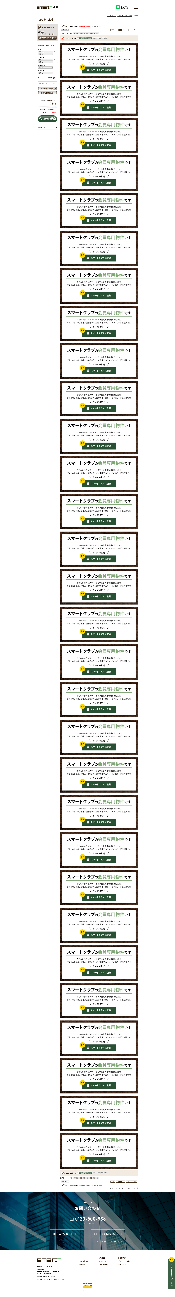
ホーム (81, 1258)
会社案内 (102, 1258)
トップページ (111, 16)
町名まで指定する (47, 34)
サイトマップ (122, 1264)
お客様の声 (122, 1258)
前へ (113, 30)
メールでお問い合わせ (107, 1234)
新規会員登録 (84, 1261)
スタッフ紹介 (103, 1261)
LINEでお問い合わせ (67, 1234)
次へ (134, 30)
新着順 (76, 33)
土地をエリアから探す (124, 16)
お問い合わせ (103, 1264)
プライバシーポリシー (125, 1261)
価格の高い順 (94, 33)
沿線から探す (42, 127)
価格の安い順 (84, 33)
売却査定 (82, 1264)
